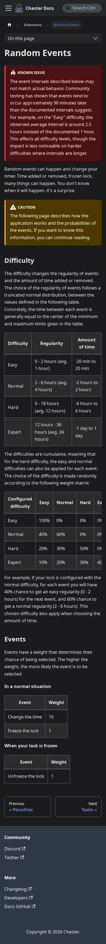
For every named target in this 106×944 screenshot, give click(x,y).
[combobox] (82, 8)
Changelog (15, 889)
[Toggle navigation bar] (8, 8)
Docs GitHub (17, 906)
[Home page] (9, 25)
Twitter (11, 857)
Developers (16, 898)
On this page (21, 38)
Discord (12, 849)
